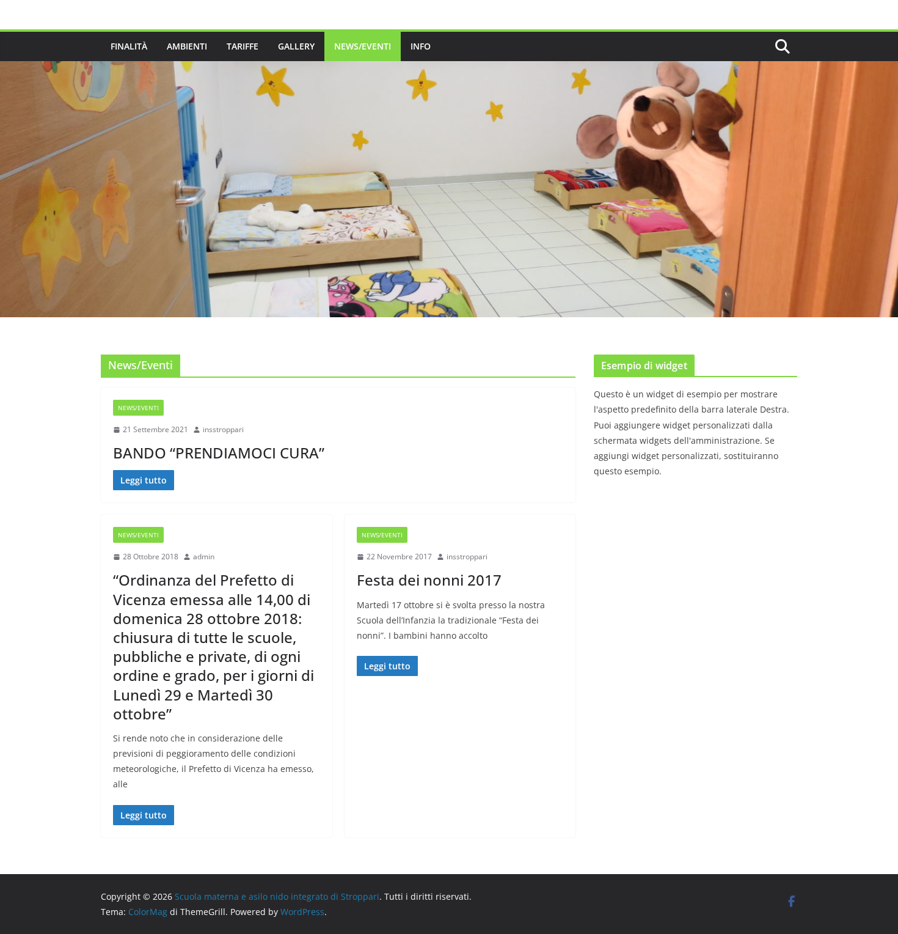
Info (421, 46)
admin (203, 556)
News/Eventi (362, 46)
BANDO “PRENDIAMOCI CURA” (218, 453)
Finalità (129, 46)
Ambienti (187, 46)
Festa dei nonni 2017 (429, 580)
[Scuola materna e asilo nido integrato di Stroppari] (449, 69)
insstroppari (223, 429)
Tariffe (242, 46)
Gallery (296, 46)
